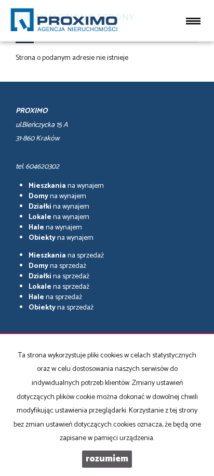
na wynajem (66, 186)
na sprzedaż (66, 256)
